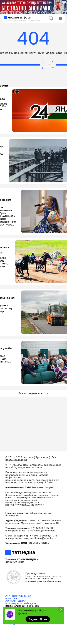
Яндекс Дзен (37, 619)
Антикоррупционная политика (18, 597)
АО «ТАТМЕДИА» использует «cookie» (18, 602)
